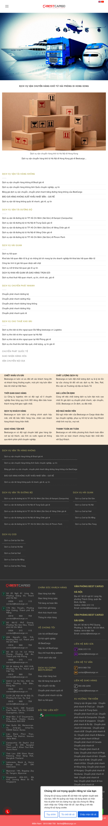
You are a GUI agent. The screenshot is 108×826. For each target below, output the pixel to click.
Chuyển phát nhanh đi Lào (86, 713)
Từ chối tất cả (67, 814)
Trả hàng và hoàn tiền (48, 603)
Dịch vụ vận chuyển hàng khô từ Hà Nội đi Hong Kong (54, 153)
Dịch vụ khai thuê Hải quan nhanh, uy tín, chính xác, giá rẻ (28, 277)
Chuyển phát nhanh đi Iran (91, 780)
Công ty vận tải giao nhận (85, 703)
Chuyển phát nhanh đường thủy (16, 308)
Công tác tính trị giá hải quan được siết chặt (21, 263)
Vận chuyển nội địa (46, 685)
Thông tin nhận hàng (47, 617)
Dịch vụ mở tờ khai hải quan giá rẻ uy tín (20, 267)
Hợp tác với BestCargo (48, 648)
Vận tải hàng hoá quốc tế (49, 680)
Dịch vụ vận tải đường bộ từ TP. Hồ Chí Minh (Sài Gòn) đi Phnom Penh (33, 237)
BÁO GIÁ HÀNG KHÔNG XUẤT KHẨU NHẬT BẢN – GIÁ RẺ (28, 196)
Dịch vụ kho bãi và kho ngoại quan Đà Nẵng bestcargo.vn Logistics (32, 329)
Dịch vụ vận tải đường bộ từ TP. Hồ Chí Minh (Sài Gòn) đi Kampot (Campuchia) (37, 218)
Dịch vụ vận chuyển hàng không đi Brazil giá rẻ (23, 182)
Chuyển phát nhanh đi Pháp (92, 752)
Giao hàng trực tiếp (46, 593)
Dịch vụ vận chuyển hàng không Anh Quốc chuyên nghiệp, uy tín (31, 187)
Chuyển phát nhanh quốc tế (14, 313)
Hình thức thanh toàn (47, 612)
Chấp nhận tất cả (88, 814)
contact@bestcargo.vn (90, 608)
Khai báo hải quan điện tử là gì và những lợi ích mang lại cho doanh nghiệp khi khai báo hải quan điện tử (48, 258)
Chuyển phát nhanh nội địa (50, 695)
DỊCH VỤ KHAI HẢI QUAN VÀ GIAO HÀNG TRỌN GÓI (26, 272)
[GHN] (55, 715)
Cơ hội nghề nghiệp (47, 638)
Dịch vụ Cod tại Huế (83, 511)
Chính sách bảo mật (47, 657)
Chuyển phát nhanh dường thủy (16, 298)
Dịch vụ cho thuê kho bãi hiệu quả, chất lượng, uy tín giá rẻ (28, 344)
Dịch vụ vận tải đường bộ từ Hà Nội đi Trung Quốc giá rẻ (27, 222)
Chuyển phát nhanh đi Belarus (91, 735)
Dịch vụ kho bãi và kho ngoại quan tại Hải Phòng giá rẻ (26, 339)
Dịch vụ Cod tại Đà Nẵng (85, 517)
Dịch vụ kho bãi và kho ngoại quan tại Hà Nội (22, 334)
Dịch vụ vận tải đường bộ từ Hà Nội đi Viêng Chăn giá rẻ (27, 232)
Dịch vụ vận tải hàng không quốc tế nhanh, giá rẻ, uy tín (27, 201)
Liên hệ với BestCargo (48, 633)
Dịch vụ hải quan (9, 253)
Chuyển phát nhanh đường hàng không (19, 303)
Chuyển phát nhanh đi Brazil (86, 738)
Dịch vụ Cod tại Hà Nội (84, 504)
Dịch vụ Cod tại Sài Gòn (85, 498)
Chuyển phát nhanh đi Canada (87, 742)
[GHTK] (41, 715)
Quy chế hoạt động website (50, 652)
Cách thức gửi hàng (47, 607)
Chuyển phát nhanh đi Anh (86, 756)
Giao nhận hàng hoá (47, 676)
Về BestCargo (44, 643)
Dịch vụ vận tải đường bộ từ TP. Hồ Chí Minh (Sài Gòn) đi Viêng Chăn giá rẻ (36, 227)
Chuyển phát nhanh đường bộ (15, 294)
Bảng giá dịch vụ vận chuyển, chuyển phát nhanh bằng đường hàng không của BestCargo (42, 191)
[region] (71, 803)
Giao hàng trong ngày (48, 598)
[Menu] (7, 6)
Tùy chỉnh (51, 814)
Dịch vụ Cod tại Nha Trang (85, 524)
